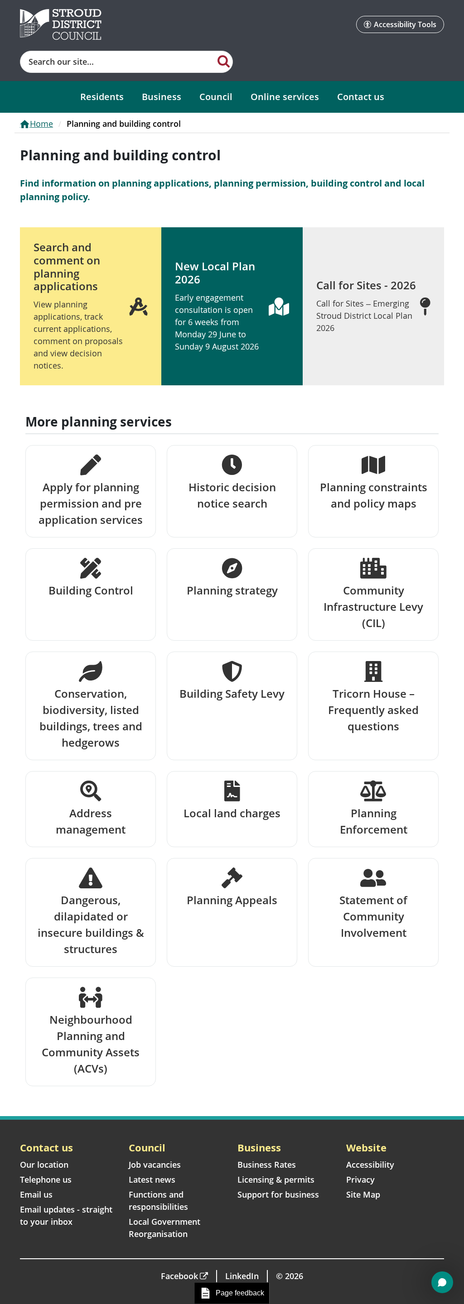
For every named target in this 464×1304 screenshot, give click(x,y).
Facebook (179, 1275)
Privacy (360, 1179)
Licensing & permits (275, 1179)
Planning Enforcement (373, 821)
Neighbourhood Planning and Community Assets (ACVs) (91, 1044)
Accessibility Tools (405, 24)
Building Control (90, 590)
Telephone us (46, 1179)
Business (161, 97)
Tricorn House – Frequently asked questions (373, 710)
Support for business (278, 1194)
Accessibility (370, 1164)
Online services (285, 97)
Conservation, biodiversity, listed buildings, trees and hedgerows (90, 718)
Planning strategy (232, 590)
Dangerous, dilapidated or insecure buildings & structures (91, 924)
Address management (91, 821)
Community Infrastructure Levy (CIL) (373, 606)
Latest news (152, 1179)
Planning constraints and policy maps (373, 495)
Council (215, 97)
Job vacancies (155, 1164)
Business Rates (266, 1164)
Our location (44, 1164)
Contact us (360, 97)
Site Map (363, 1194)
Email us (36, 1194)
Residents (102, 97)
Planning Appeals (232, 899)
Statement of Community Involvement (373, 916)
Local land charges (232, 812)
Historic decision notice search (232, 495)
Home (41, 123)
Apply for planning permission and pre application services (91, 503)
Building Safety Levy (232, 693)
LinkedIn (242, 1275)
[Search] (223, 60)
